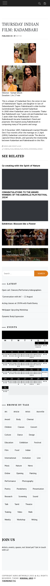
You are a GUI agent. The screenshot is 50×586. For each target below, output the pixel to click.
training (8, 512)
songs (39, 149)
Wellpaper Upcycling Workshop (15, 309)
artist (27, 411)
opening (19, 473)
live (39, 458)
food (17, 450)
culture (8, 434)
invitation (26, 458)
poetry (7, 488)
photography (27, 481)
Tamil (16, 504)
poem (26, 149)
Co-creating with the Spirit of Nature (21, 165)
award (7, 419)
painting (32, 473)
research (8, 496)
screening (33, 149)
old (19, 146)
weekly (8, 519)
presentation (38, 488)
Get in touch (40, 547)
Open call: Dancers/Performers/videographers (21, 290)
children (8, 427)
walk (30, 512)
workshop (21, 519)
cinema (6, 149)
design (32, 434)
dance (20, 434)
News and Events (11, 146)
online (7, 473)
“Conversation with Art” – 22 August (17, 296)
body (18, 419)
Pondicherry (22, 488)
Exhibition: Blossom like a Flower (19, 223)
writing (34, 519)
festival (37, 442)
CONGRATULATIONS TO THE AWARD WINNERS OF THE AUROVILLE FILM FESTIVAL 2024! (24, 195)
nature (19, 465)
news (30, 465)
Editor (19, 36)
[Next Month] (45, 335)
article (16, 411)
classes (21, 427)
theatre (28, 504)
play (21, 149)
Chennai (30, 419)
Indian (16, 149)
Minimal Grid (26, 578)
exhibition (23, 442)
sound (35, 496)
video (19, 512)
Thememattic (9, 581)
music (7, 465)
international (10, 458)
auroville (40, 411)
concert (34, 427)
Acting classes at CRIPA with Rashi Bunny (20, 303)
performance (10, 481)
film (11, 149)
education (9, 442)
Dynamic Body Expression (13, 316)
